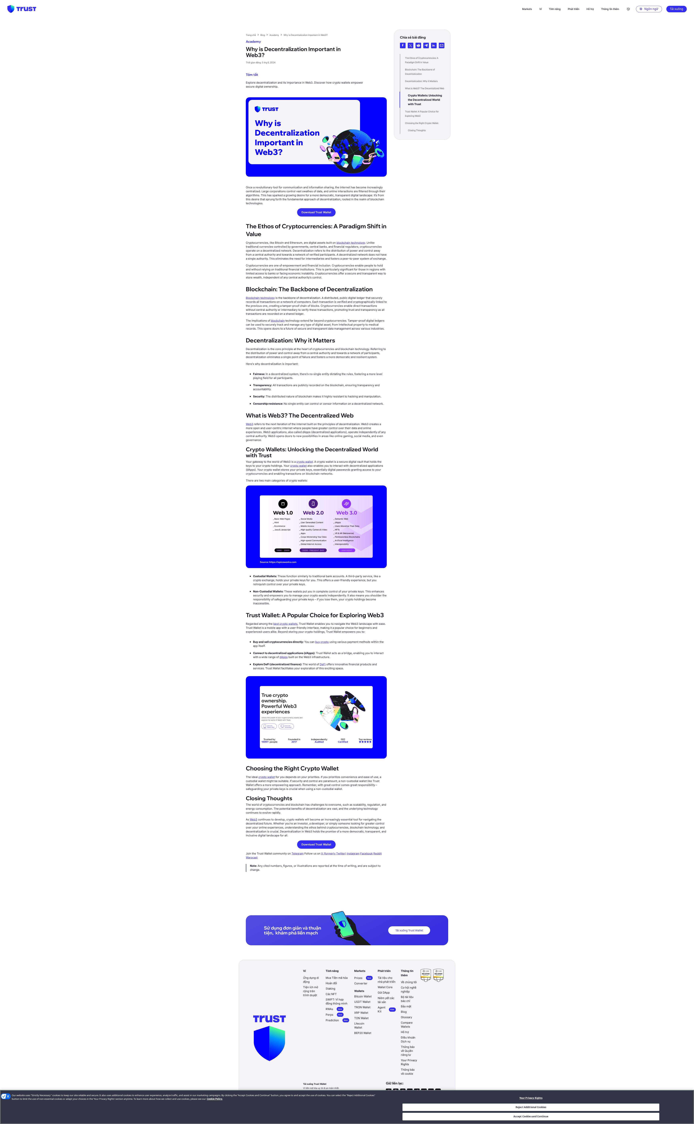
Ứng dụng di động (311, 979)
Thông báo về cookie (408, 1071)
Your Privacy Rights (530, 1098)
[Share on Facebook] (403, 45)
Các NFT (331, 994)
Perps (334, 1014)
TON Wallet (361, 1018)
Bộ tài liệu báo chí (407, 999)
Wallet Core (385, 987)
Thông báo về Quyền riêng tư (408, 1051)
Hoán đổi (331, 983)
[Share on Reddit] (418, 45)
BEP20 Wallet (362, 1033)
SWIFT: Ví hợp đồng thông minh (336, 1001)
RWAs (334, 1009)
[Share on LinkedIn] (434, 45)
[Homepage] (21, 9)
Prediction (337, 1020)
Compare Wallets (407, 1024)
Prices (362, 978)
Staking (330, 988)
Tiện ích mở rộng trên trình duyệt (310, 991)
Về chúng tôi (409, 982)
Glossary (406, 1017)
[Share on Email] (441, 45)
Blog (404, 1011)
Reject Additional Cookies (531, 1107)
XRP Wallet (361, 1012)
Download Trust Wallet (316, 212)
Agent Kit (386, 1009)
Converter (360, 983)
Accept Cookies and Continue (531, 1116)
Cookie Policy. (215, 1098)
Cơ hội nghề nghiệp (408, 989)
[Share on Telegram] (426, 45)
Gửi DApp (384, 992)
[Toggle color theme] (628, 9)
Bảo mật (406, 1006)
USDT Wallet (362, 1002)
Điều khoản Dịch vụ (408, 1039)
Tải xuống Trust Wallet (409, 930)
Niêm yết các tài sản (386, 1000)
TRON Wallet (362, 1007)
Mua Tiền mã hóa (337, 977)
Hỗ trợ (405, 1032)
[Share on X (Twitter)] (410, 45)
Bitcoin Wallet (363, 996)
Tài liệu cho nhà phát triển (386, 979)
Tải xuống (676, 9)
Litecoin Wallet (359, 1025)
